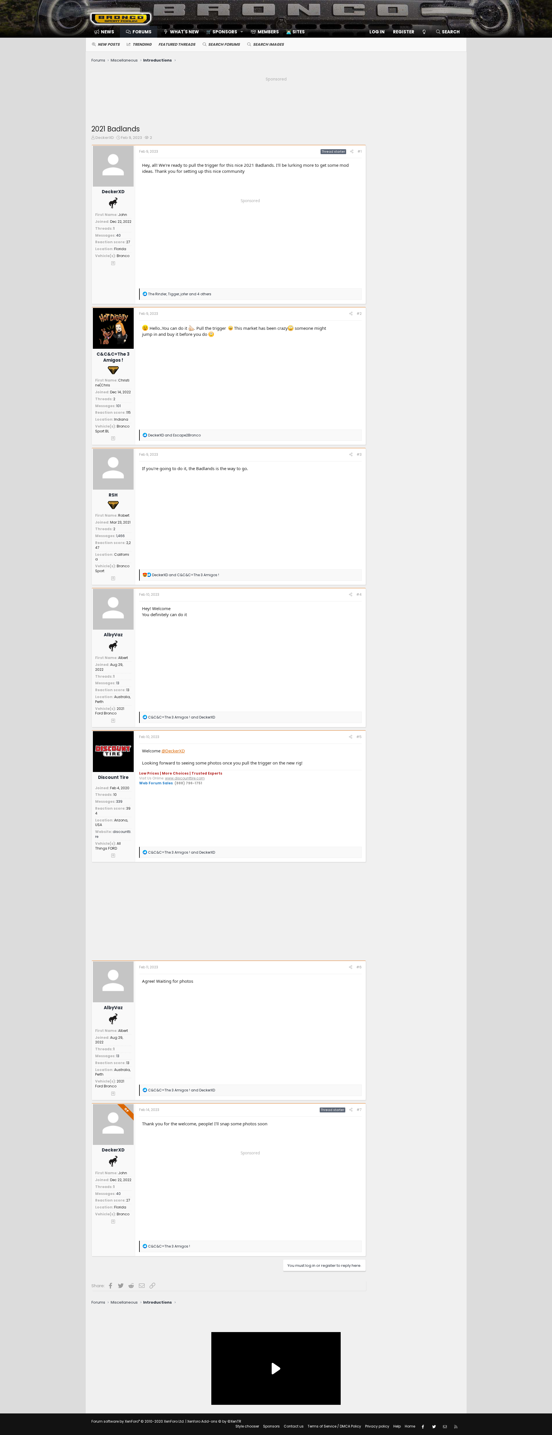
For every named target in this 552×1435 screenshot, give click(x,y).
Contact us (294, 1426)
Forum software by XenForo (138, 1421)
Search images (268, 44)
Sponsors (271, 1426)
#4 (359, 594)
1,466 (120, 535)
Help (397, 1426)
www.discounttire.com (185, 778)
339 (119, 801)
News (107, 32)
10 (115, 794)
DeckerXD (104, 137)
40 (118, 235)
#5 (359, 736)
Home (410, 1426)
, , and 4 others (179, 294)
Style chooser (247, 1426)
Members (268, 32)
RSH (113, 495)
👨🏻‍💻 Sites (295, 32)
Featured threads (176, 44)
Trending (142, 44)
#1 (359, 151)
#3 (359, 454)
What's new (184, 32)
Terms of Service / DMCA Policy (334, 1426)
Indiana (121, 419)
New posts (109, 44)
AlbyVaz (113, 635)
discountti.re (113, 834)
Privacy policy (377, 1426)
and (174, 435)
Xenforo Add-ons (214, 1421)
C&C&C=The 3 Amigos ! (113, 357)
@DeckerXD (173, 751)
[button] (222, 32)
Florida (120, 248)
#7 (359, 1109)
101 (118, 405)
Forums (142, 32)
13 (117, 683)
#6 (359, 967)
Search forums (224, 44)
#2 (359, 313)
